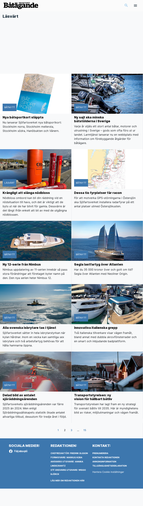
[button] (126, 5)
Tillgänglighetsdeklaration (109, 465)
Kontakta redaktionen (105, 457)
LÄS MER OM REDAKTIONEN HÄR (67, 480)
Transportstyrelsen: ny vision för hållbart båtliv (93, 397)
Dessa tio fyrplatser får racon (98, 193)
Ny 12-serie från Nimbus (22, 264)
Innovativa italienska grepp (96, 328)
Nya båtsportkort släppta (23, 117)
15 (84, 430)
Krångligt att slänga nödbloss (26, 193)
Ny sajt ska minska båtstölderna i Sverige (92, 119)
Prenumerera (100, 453)
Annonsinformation (104, 461)
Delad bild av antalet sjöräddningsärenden (20, 397)
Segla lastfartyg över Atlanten (98, 264)
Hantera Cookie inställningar (108, 472)
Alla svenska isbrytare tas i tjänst (29, 328)
